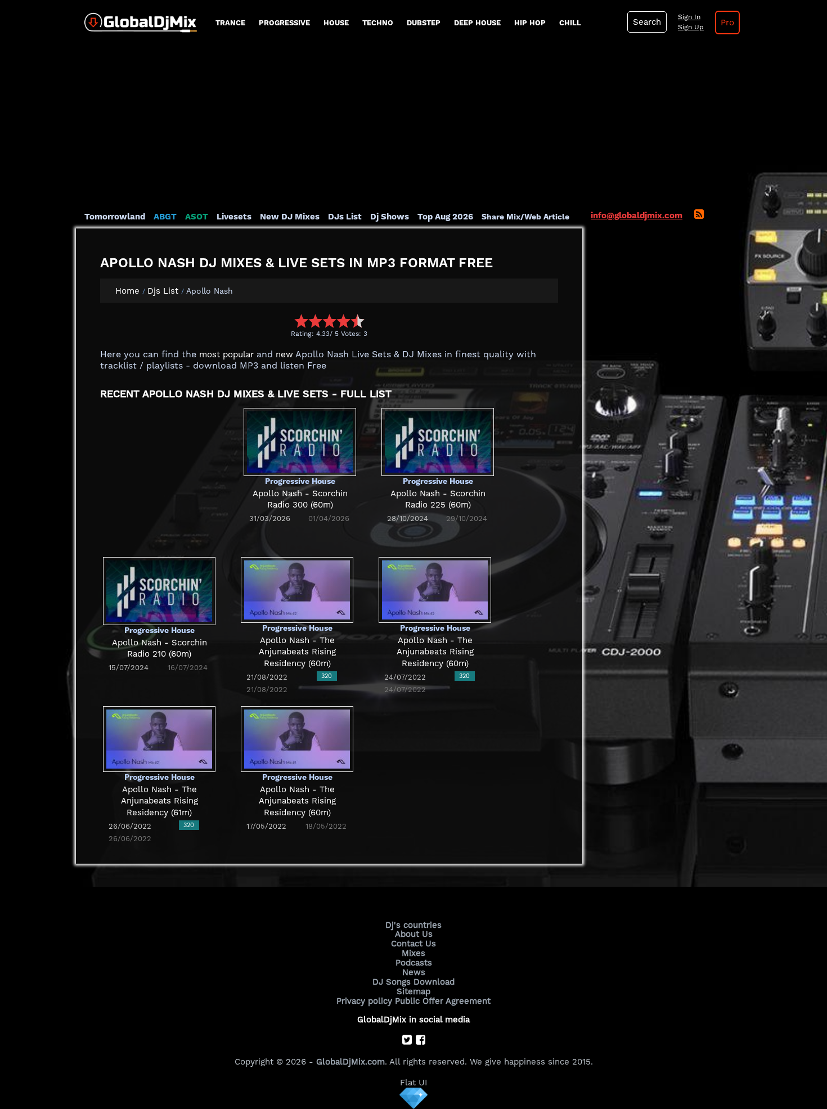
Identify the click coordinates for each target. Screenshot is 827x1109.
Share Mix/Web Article (525, 216)
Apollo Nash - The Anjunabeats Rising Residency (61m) (159, 801)
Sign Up (691, 27)
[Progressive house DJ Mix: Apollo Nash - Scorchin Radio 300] (300, 441)
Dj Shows (389, 217)
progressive (284, 23)
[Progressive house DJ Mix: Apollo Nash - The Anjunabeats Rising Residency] (297, 590)
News (413, 972)
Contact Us (413, 944)
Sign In (689, 17)
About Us (414, 934)
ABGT (165, 217)
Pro (727, 22)
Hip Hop (530, 23)
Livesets (234, 217)
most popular (226, 354)
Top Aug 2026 (445, 217)
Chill (570, 23)
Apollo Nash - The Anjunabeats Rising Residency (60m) (297, 651)
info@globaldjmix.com (636, 215)
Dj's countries (413, 925)
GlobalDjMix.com (350, 1062)
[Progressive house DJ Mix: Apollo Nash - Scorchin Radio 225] (437, 441)
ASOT (196, 217)
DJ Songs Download (413, 982)
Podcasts (413, 963)
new (284, 354)
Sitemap (413, 991)
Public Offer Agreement (443, 1001)
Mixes (413, 953)
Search (647, 22)
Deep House (477, 23)
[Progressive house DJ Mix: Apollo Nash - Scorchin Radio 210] (159, 590)
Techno (377, 23)
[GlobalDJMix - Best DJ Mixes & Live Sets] (136, 19)
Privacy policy (364, 1001)
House (336, 23)
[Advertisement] (413, 126)
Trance (230, 23)
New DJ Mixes (290, 217)
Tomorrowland (114, 217)
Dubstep (424, 23)
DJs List (345, 217)
